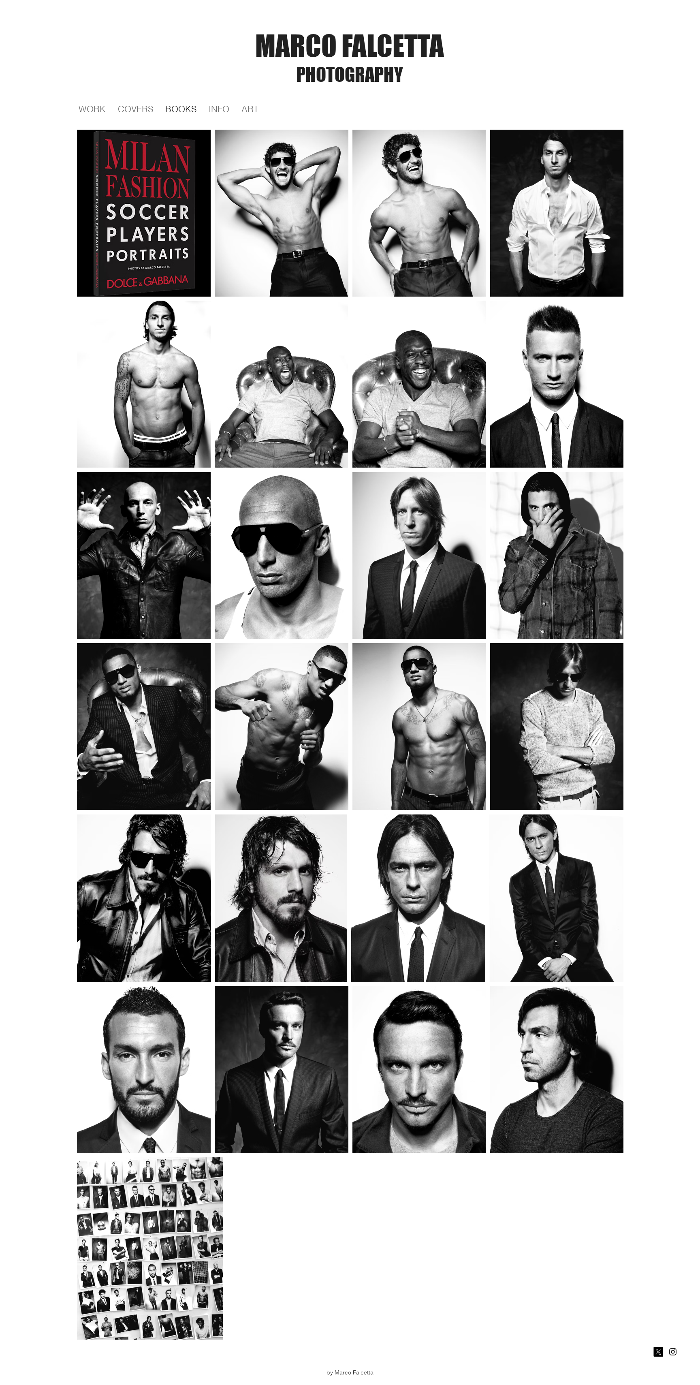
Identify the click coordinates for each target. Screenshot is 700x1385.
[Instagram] (673, 1352)
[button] (250, 109)
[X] (658, 1352)
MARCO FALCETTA (349, 45)
